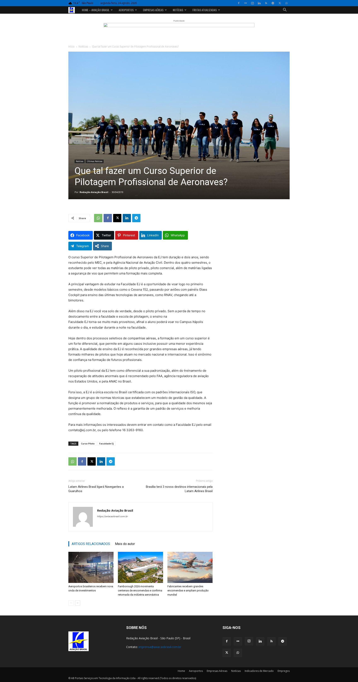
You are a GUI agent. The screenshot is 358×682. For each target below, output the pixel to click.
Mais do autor (125, 544)
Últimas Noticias (94, 161)
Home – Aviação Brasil (95, 10)
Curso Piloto (88, 443)
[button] (285, 10)
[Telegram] (273, 3)
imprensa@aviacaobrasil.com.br (160, 647)
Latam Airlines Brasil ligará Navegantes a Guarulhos (96, 489)
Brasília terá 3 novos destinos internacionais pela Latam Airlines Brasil (179, 489)
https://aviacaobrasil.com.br (112, 516)
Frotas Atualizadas (204, 10)
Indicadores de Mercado (259, 671)
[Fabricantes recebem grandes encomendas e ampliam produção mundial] (190, 567)
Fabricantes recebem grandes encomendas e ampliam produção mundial (188, 590)
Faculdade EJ (106, 443)
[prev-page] (71, 603)
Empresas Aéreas (153, 10)
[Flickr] (245, 3)
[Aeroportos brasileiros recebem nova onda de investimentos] (91, 567)
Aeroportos (126, 10)
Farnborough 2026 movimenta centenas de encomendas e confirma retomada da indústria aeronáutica (140, 590)
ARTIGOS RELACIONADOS (91, 544)
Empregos (284, 671)
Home (181, 671)
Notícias (178, 10)
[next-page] (77, 603)
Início (71, 46)
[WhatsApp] (286, 3)
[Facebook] (239, 3)
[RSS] (266, 3)
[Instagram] (252, 3)
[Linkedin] (259, 3)
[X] (280, 3)
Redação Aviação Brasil (94, 192)
